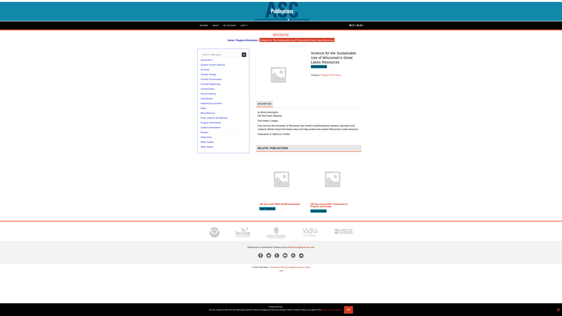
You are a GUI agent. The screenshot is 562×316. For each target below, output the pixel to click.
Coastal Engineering (210, 84)
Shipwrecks (206, 137)
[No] (558, 309)
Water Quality (207, 142)
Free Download (319, 66)
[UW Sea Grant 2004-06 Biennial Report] (281, 178)
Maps (203, 108)
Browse (204, 25)
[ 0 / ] (357, 25)
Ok (348, 310)
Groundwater (207, 98)
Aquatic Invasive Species (213, 64)
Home (231, 40)
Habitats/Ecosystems (211, 103)
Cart (242, 25)
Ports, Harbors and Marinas (214, 118)
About (215, 25)
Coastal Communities (211, 79)
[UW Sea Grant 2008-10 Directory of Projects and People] (332, 178)
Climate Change (208, 74)
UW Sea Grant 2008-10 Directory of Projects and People (328, 205)
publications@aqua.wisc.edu (301, 247)
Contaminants (207, 89)
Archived (205, 69)
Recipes (204, 132)
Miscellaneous (208, 113)
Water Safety (207, 147)
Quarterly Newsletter (211, 127)
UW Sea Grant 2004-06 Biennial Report (279, 204)
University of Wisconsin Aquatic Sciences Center (290, 267)
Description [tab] (264, 104)
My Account (229, 25)
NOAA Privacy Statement (332, 310)
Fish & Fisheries (208, 93)
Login (281, 270)
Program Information (246, 40)
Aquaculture (207, 60)
